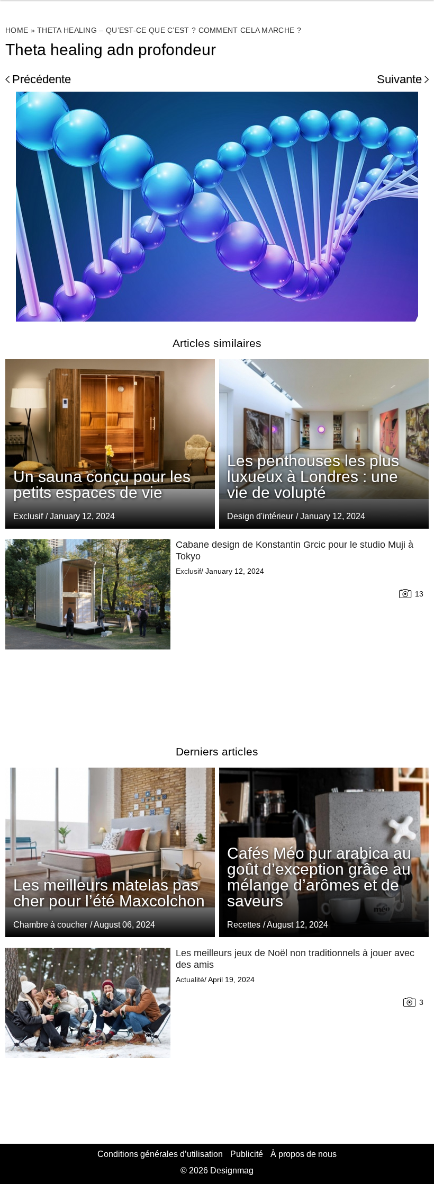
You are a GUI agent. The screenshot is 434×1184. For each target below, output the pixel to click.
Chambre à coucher (50, 924)
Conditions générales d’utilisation (160, 1154)
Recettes (243, 924)
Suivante (399, 79)
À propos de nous (303, 1154)
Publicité (246, 1154)
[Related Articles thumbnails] (87, 629)
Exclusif (28, 516)
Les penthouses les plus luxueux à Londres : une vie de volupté (313, 476)
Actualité (190, 979)
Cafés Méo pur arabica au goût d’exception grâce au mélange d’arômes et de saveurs (319, 877)
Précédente (41, 79)
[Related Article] (324, 444)
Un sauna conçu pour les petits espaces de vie (102, 484)
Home (16, 30)
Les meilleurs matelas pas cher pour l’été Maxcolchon (109, 893)
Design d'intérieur (260, 516)
